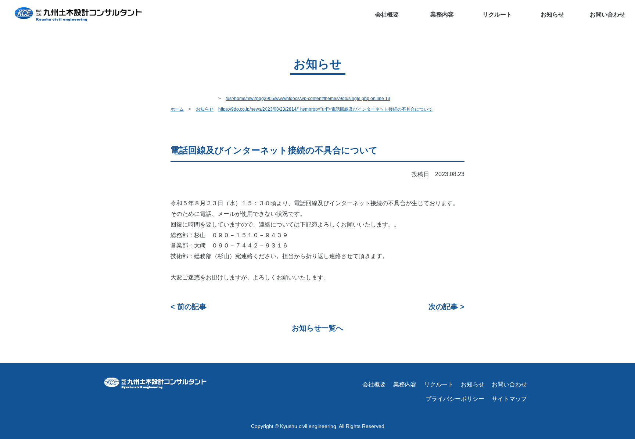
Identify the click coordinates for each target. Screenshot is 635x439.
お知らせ (552, 14)
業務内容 (405, 384)
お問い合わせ (607, 14)
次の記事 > (446, 307)
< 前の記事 (189, 307)
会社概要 (387, 14)
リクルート (497, 14)
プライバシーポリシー (455, 399)
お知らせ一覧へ (317, 328)
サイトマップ (509, 399)
